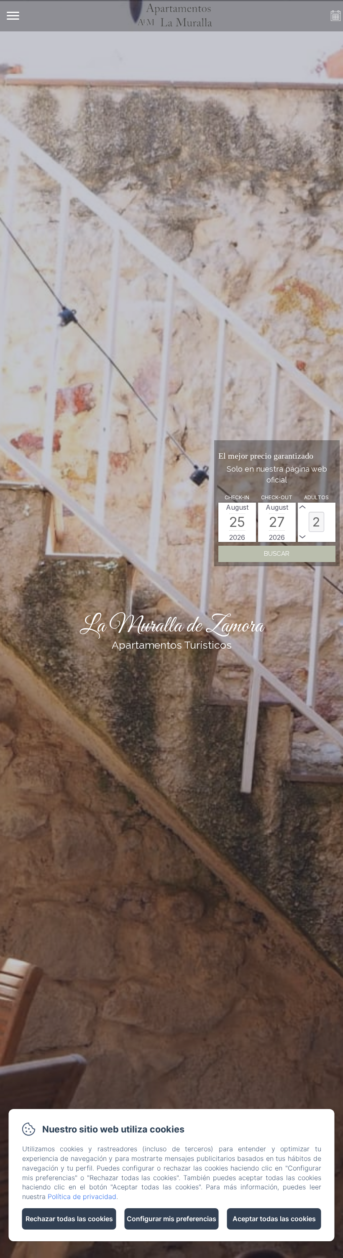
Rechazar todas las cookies (69, 1218)
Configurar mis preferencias (171, 1218)
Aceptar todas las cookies (274, 1218)
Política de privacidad (82, 1196)
